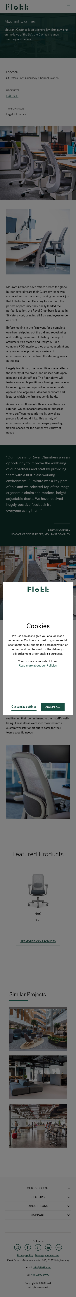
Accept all (52, 707)
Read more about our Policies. (38, 665)
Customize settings (24, 707)
